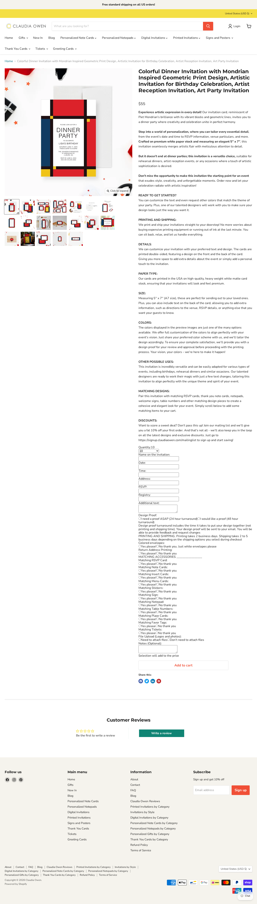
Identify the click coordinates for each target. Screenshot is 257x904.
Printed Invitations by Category (150, 807)
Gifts (22, 38)
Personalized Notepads (118, 38)
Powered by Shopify (16, 884)
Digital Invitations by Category (149, 817)
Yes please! (148, 546)
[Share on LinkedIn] (153, 681)
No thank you (168, 553)
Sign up (241, 790)
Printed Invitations (186, 38)
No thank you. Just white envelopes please (188, 546)
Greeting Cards (64, 49)
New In (38, 38)
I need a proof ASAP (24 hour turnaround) (169, 519)
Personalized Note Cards (77, 38)
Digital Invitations (153, 38)
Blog (51, 38)
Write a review (161, 733)
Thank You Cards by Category (149, 839)
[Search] (208, 26)
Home (9, 38)
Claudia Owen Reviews (145, 801)
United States (237, 13)
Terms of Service (140, 850)
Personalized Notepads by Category (153, 828)
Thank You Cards (16, 49)
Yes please (148, 626)
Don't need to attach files (187, 640)
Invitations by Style (142, 812)
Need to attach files (154, 640)
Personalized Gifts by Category (149, 834)
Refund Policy (139, 845)
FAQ (133, 790)
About (134, 779)
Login (236, 26)
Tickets (40, 49)
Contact (135, 785)
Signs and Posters (218, 38)
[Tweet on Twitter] (146, 681)
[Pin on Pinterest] (159, 681)
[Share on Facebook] (140, 681)
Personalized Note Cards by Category (154, 823)
